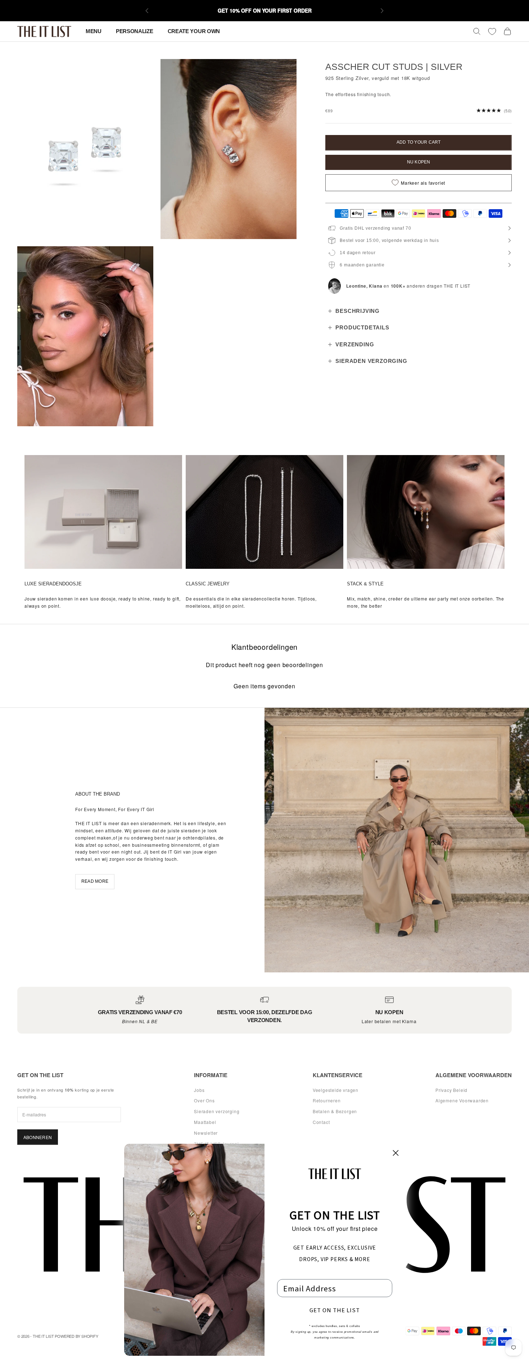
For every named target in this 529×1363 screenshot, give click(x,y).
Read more (94, 881)
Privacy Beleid (451, 1090)
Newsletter (206, 1133)
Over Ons (204, 1100)
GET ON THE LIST (334, 1310)
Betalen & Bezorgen (335, 1111)
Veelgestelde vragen (335, 1090)
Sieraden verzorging (216, 1111)
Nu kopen (418, 162)
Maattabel (205, 1122)
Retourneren (327, 1100)
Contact (321, 1122)
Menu (93, 31)
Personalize (134, 31)
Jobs (199, 1090)
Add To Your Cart (419, 142)
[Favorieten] (492, 31)
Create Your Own (194, 31)
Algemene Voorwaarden (462, 1100)
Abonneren (37, 1137)
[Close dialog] (395, 1153)
